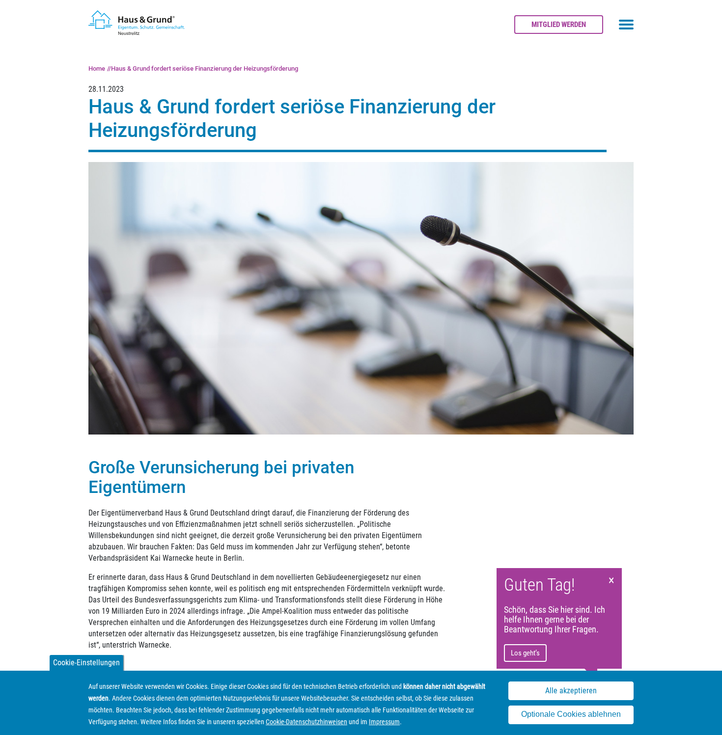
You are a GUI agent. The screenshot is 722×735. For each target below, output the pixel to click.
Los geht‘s (525, 653)
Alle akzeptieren (571, 691)
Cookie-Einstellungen (86, 662)
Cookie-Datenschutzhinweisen (306, 722)
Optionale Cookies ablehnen (571, 714)
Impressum (384, 722)
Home (96, 68)
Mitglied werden (558, 24)
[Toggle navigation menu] (626, 24)
